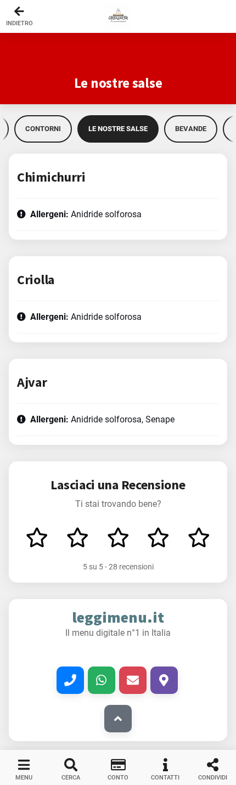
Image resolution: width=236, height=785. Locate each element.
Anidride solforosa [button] (86, 214)
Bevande (190, 129)
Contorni (43, 129)
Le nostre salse (118, 129)
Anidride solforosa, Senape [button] (102, 419)
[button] (118, 16)
